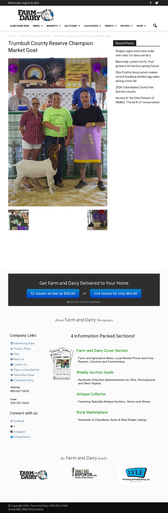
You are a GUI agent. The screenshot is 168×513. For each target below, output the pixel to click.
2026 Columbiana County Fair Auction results (135, 89)
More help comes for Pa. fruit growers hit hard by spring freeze (137, 64)
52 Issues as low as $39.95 (53, 293)
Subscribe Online (23, 375)
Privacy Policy (22, 348)
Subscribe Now (19, 25)
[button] (155, 26)
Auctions (71, 25)
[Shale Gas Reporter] (84, 477)
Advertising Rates (24, 343)
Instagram (19, 431)
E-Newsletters (22, 437)
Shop (139, 25)
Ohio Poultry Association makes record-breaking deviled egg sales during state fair (138, 77)
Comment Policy (23, 380)
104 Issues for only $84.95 (115, 293)
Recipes (125, 25)
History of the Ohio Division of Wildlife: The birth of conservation (138, 100)
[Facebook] (151, 2)
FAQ (16, 354)
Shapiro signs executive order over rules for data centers (135, 53)
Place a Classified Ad (26, 370)
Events (109, 25)
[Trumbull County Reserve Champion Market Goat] (57, 205)
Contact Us (20, 364)
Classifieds (91, 25)
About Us (18, 359)
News (36, 25)
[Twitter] (157, 2)
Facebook (18, 421)
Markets (52, 25)
